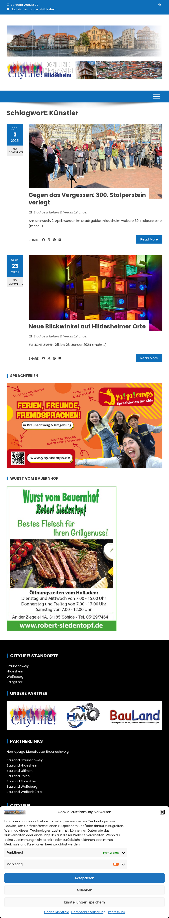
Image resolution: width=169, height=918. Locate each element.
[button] (162, 812)
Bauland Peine (18, 776)
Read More (149, 239)
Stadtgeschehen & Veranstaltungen (61, 212)
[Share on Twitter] (49, 239)
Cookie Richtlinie (56, 912)
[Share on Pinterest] (54, 239)
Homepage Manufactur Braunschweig (38, 751)
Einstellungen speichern (84, 902)
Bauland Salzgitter (22, 781)
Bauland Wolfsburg (22, 786)
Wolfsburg (15, 676)
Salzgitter (14, 681)
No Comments (16, 150)
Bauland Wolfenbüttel (24, 791)
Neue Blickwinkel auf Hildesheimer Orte (87, 326)
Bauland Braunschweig (25, 760)
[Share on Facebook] (43, 239)
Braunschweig (18, 666)
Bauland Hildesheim (23, 765)
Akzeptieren (84, 878)
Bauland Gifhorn (20, 770)
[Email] (60, 239)
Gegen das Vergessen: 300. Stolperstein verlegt (87, 198)
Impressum (116, 912)
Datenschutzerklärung (88, 912)
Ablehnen (84, 890)
